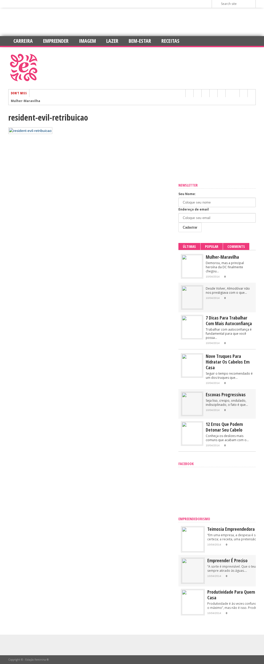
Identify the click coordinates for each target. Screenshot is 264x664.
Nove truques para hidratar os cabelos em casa (228, 361)
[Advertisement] (132, 21)
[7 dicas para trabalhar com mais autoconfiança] (192, 337)
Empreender (56, 40)
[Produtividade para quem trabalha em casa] (193, 613)
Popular (211, 246)
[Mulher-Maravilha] (192, 276)
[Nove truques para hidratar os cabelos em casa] (192, 376)
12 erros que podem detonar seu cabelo (224, 427)
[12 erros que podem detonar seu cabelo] (192, 444)
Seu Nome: (187, 194)
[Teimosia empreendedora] (193, 550)
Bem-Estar (140, 40)
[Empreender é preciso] (193, 582)
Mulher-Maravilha (25, 101)
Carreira (23, 40)
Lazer (112, 40)
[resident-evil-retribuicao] (30, 131)
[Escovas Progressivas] (192, 414)
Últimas (189, 246)
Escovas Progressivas (226, 394)
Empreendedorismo (194, 518)
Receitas (170, 40)
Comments (236, 246)
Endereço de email (193, 209)
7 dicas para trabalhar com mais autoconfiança (229, 320)
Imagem (87, 40)
